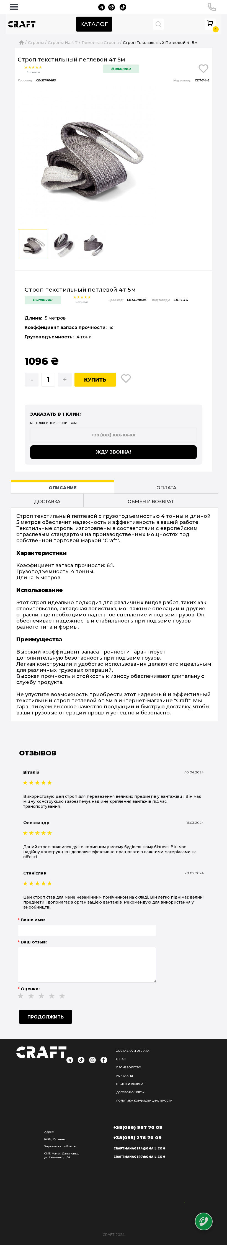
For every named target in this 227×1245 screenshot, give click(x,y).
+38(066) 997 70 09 (138, 1127)
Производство (128, 1067)
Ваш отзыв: (34, 942)
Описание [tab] (63, 487)
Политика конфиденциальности (144, 1100)
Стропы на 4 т (63, 42)
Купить (95, 380)
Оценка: (30, 988)
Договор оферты (130, 1092)
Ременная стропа (100, 42)
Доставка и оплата (132, 1051)
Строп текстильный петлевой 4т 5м (160, 42)
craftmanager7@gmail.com (139, 1157)
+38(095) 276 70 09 (138, 1137)
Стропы (36, 42)
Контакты (124, 1075)
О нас (121, 1059)
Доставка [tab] (47, 501)
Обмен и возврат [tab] (151, 501)
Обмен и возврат (130, 1084)
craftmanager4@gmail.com (139, 1148)
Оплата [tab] (166, 487)
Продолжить (45, 1017)
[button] (145, 155)
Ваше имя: (33, 919)
